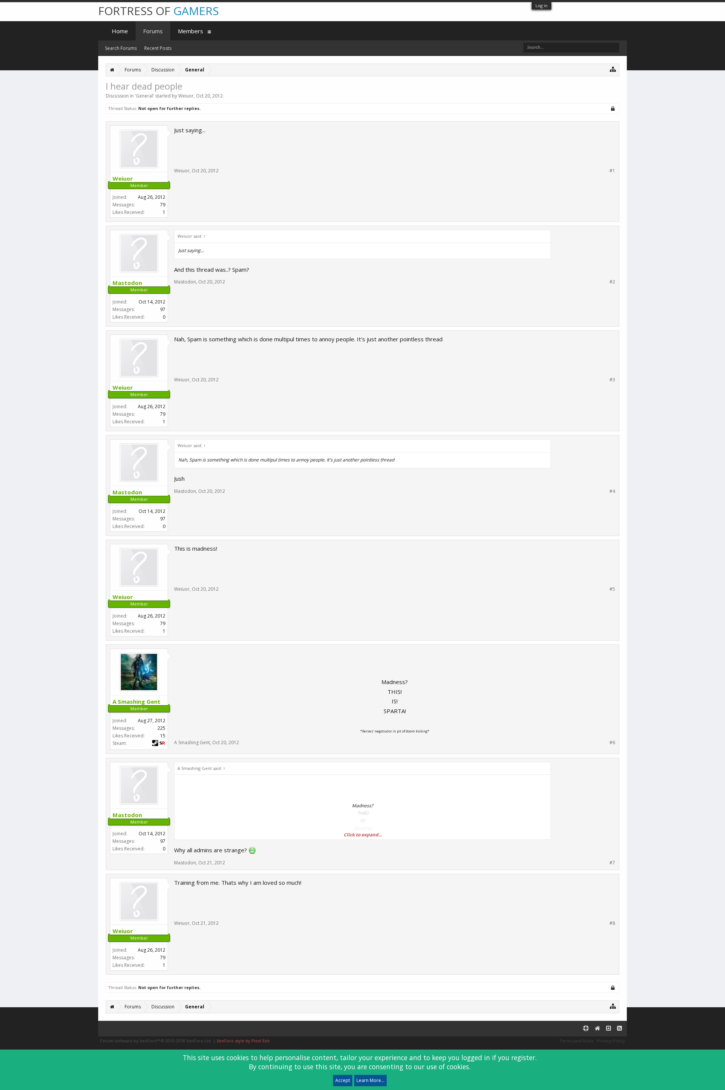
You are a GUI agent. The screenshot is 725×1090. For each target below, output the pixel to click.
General (144, 96)
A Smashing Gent (192, 742)
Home (120, 31)
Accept (342, 1080)
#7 (612, 863)
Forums (153, 31)
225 (161, 728)
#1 (612, 171)
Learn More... (370, 1080)
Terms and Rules (576, 1041)
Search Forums (121, 48)
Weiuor (186, 96)
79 (162, 204)
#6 (612, 743)
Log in (541, 5)
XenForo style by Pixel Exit (243, 1041)
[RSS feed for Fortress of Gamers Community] (619, 1028)
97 (162, 309)
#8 (612, 923)
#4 (612, 491)
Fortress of (158, 11)
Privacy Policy (611, 1041)
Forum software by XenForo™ (156, 1041)
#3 (612, 380)
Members (190, 31)
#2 (612, 282)
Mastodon (185, 282)
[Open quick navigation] (613, 69)
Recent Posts (157, 48)
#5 (612, 589)
